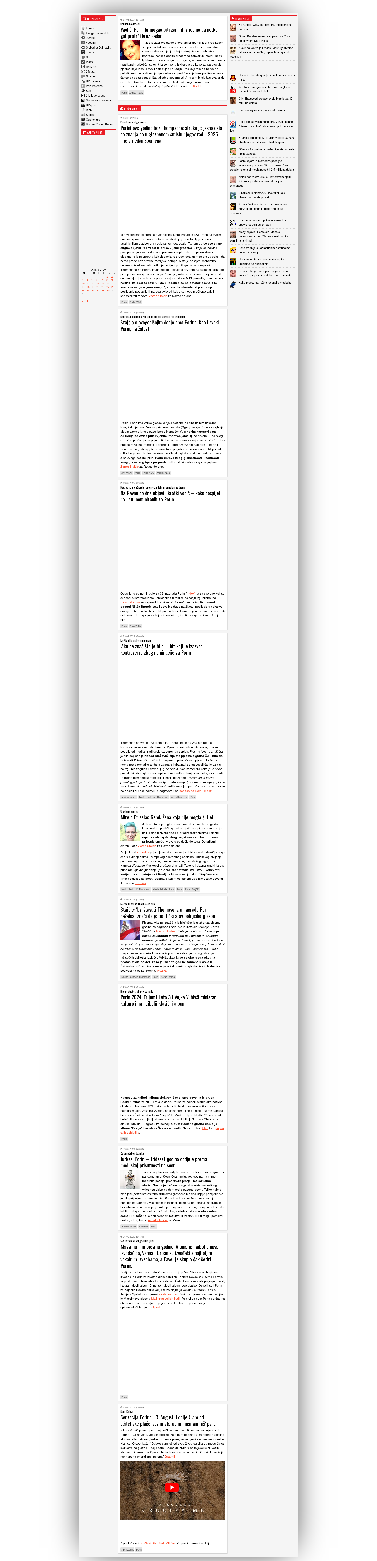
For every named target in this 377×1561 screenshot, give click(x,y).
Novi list (91, 76)
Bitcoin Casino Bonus (99, 124)
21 (103, 287)
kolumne (143, 1226)
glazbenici (126, 473)
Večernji (91, 42)
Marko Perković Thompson (153, 797)
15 (108, 283)
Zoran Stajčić (157, 296)
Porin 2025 (148, 473)
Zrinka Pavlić (136, 92)
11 (88, 283)
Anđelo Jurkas (129, 797)
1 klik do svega (95, 95)
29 (108, 290)
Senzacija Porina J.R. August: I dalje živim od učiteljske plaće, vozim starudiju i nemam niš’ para (168, 1420)
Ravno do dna (130, 602)
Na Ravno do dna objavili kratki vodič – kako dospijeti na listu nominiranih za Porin (171, 496)
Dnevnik (91, 66)
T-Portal (195, 86)
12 (92, 283)
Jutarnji (90, 38)
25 (88, 290)
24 (83, 290)
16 (112, 283)
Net (88, 57)
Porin (124, 92)
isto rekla (143, 852)
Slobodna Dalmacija (98, 47)
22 (108, 287)
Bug (88, 90)
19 (92, 287)
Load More (263, 297)
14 (103, 283)
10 (83, 283)
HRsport (91, 105)
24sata (90, 71)
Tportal (90, 52)
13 (97, 283)
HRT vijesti (93, 81)
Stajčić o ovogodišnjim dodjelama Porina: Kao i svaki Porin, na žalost (169, 325)
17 (83, 287)
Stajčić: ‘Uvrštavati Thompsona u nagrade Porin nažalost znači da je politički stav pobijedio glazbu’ (168, 912)
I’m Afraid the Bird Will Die (157, 1543)
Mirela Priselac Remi (163, 889)
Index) (191, 593)
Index (89, 62)
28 (103, 290)
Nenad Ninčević (179, 797)
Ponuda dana (94, 86)
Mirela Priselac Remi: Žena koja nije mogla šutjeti (167, 817)
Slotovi (90, 114)
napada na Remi (190, 791)
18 (88, 287)
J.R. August (127, 1549)
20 (97, 287)
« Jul (84, 301)
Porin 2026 (135, 302)
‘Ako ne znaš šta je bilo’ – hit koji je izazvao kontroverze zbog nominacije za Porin (161, 649)
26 (92, 290)
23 (112, 287)
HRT (205, 1128)
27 (97, 290)
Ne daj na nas (168, 1294)
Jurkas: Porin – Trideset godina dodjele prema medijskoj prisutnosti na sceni (163, 1162)
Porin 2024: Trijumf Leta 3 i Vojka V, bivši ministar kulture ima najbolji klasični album (168, 1000)
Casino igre (93, 119)
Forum (90, 28)
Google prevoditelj (97, 33)
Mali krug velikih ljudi (165, 1298)
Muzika (162, 970)
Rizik (89, 110)
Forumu (140, 883)
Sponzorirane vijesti (98, 100)
